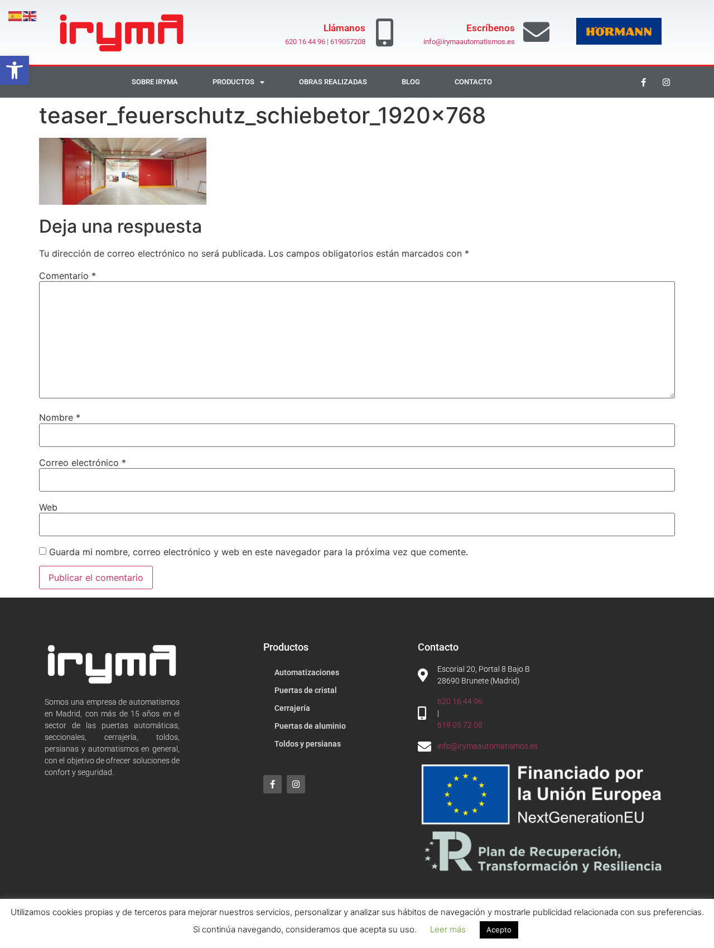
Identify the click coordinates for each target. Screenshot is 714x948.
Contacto (473, 82)
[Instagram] (666, 82)
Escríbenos (490, 27)
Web (48, 507)
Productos (233, 82)
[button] (14, 70)
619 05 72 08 (460, 724)
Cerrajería (292, 708)
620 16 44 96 (305, 41)
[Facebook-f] (643, 82)
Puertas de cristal (305, 690)
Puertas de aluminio (310, 725)
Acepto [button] (499, 929)
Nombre (59, 417)
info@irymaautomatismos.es (469, 41)
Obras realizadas (333, 82)
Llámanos (344, 27)
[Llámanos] (385, 32)
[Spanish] (15, 15)
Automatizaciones (306, 672)
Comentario (67, 275)
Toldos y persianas (307, 743)
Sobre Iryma (155, 82)
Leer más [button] (448, 929)
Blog (411, 82)
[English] (30, 15)
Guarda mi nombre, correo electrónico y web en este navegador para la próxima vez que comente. (258, 551)
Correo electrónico (82, 462)
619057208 (347, 41)
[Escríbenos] (536, 32)
